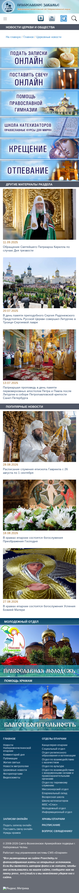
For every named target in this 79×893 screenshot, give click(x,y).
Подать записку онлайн (17, 825)
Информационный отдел (57, 812)
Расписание (51, 825)
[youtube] (51, 18)
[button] (74, 18)
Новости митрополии (16, 766)
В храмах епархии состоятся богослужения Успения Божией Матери (39, 607)
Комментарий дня (14, 754)
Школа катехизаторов (55, 800)
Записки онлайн (15, 819)
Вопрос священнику (57, 831)
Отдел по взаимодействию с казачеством (58, 761)
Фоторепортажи (13, 773)
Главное (28, 37)
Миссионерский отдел (55, 789)
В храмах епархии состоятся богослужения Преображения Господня (33, 539)
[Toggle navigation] (5, 19)
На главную (13, 37)
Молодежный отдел (54, 808)
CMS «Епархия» (57, 852)
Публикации (10, 758)
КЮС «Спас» (50, 804)
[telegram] (63, 18)
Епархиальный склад (54, 793)
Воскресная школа (53, 797)
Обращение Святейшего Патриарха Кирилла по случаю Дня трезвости (36, 248)
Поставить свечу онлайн (17, 829)
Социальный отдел (53, 748)
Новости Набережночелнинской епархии (17, 748)
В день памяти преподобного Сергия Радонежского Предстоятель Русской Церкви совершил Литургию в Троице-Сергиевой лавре (39, 319)
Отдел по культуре (53, 766)
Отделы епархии (54, 738)
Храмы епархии (53, 819)
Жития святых (11, 762)
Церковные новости (48, 37)
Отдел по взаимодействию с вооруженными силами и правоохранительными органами (58, 774)
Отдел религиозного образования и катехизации (59, 754)
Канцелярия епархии (54, 745)
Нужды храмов (12, 832)
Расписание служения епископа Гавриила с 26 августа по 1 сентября (35, 470)
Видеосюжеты (11, 777)
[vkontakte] (40, 18)
